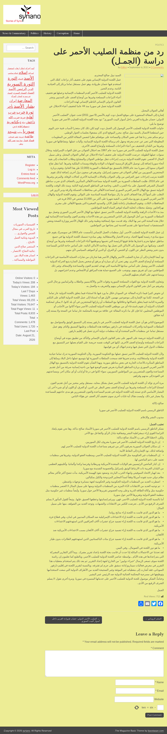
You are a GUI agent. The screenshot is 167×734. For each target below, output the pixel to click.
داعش (30, 122)
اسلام (23, 72)
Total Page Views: (21, 309)
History (48, 33)
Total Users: (21, 326)
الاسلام (20, 79)
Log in (31, 169)
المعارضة (24, 100)
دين (15, 126)
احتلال (22, 68)
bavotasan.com (156, 731)
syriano (26, 731)
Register (30, 165)
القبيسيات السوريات (24, 224)
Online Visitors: (24, 278)
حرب (20, 111)
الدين (30, 89)
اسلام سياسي (13, 73)
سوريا (28, 131)
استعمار (11, 68)
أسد (32, 68)
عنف (16, 137)
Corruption (63, 33)
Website (159, 699)
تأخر (10, 106)
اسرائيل (31, 73)
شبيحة (12, 131)
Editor (124, 67)
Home (77, 33)
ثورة (30, 112)
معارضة (19, 140)
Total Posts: (22, 313)
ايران (13, 100)
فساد (31, 140)
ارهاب (17, 68)
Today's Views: (22, 282)
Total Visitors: (19, 304)
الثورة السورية (21, 83)
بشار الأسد (24, 106)
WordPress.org (26, 182)
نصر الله (12, 140)
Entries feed (28, 174)
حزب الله (14, 117)
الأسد (29, 78)
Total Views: (19, 300)
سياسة (19, 132)
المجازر (19, 96)
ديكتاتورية (14, 122)
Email (159, 690)
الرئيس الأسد (17, 89)
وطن (21, 144)
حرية (23, 117)
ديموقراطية (23, 126)
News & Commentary (14, 33)
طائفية (28, 136)
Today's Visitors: (21, 286)
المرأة (13, 96)
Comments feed (26, 178)
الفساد (30, 92)
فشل (25, 140)
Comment (157, 648)
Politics (35, 33)
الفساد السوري (20, 93)
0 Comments (157, 67)
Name (159, 682)
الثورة (12, 78)
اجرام (27, 68)
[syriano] (22, 12)
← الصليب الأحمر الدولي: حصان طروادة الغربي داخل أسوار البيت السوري (76, 620)
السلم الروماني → (153, 618)
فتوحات (11, 137)
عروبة (21, 137)
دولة (23, 122)
